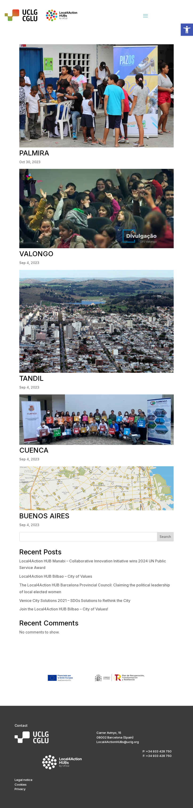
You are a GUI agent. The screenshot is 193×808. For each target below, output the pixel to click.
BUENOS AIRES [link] (44, 516)
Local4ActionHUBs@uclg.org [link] (117, 742)
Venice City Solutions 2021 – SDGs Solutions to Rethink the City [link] (74, 600)
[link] (187, 30)
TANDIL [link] (31, 378)
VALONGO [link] (36, 254)
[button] (145, 15)
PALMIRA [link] (34, 153)
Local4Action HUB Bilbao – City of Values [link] (55, 576)
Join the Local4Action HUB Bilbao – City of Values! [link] (63, 609)
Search (165, 537)
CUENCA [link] (33, 450)
